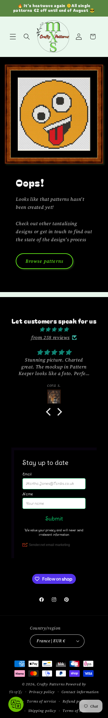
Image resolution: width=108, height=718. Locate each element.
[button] (13, 37)
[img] (54, 329)
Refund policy (75, 701)
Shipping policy (42, 710)
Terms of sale (74, 710)
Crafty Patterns (51, 684)
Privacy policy (42, 692)
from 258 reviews (50, 337)
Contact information (80, 692)
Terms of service (41, 701)
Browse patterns (44, 261)
